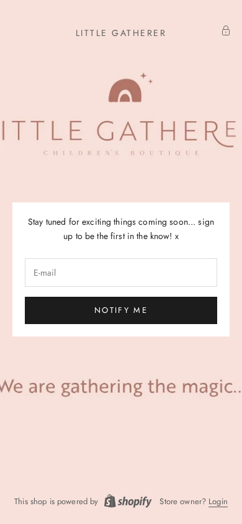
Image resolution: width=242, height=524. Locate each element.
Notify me (121, 310)
